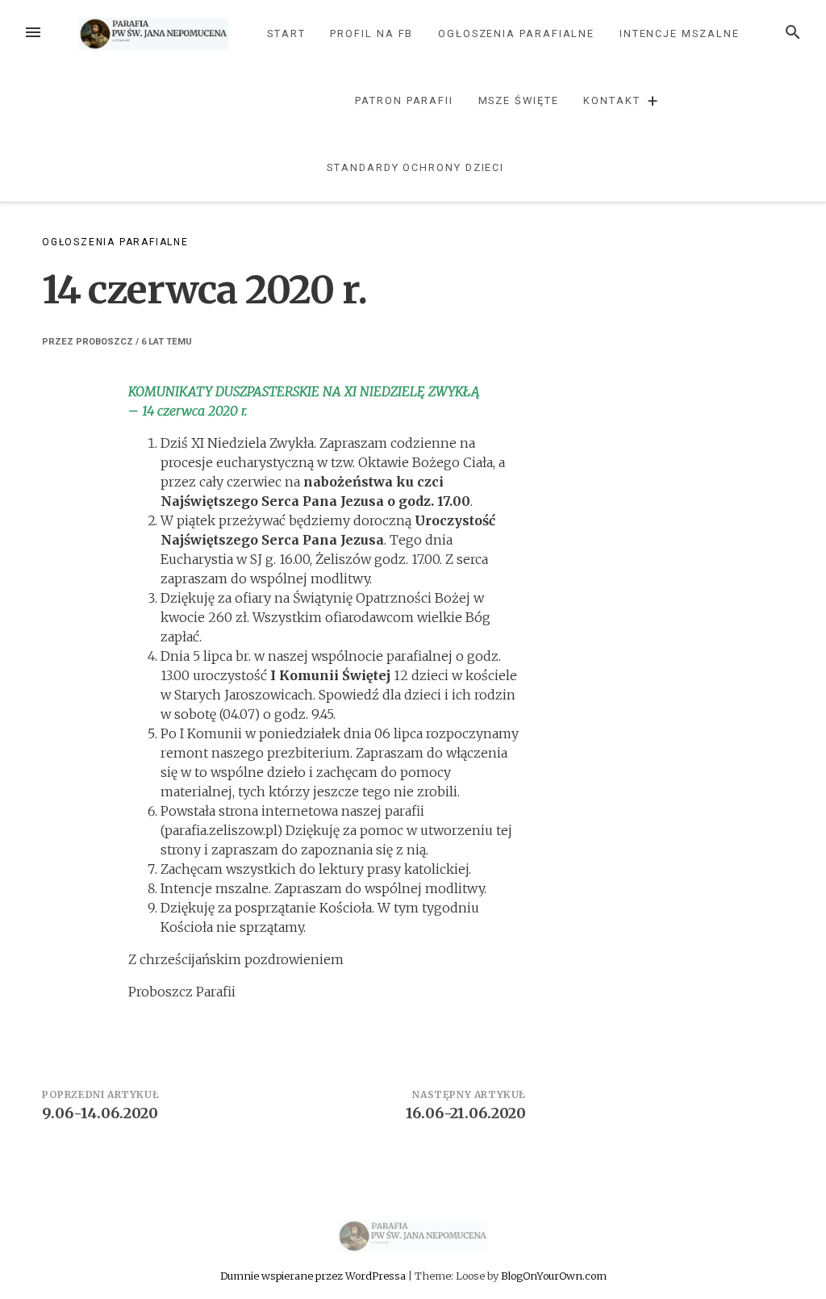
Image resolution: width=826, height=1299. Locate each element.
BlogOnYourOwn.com (554, 1275)
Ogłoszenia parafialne (516, 33)
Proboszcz (104, 341)
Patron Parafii (404, 100)
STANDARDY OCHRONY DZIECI (415, 167)
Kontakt (611, 100)
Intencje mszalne (680, 33)
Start (286, 33)
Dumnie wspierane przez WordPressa (314, 1275)
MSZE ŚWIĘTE (518, 100)
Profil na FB (371, 33)
